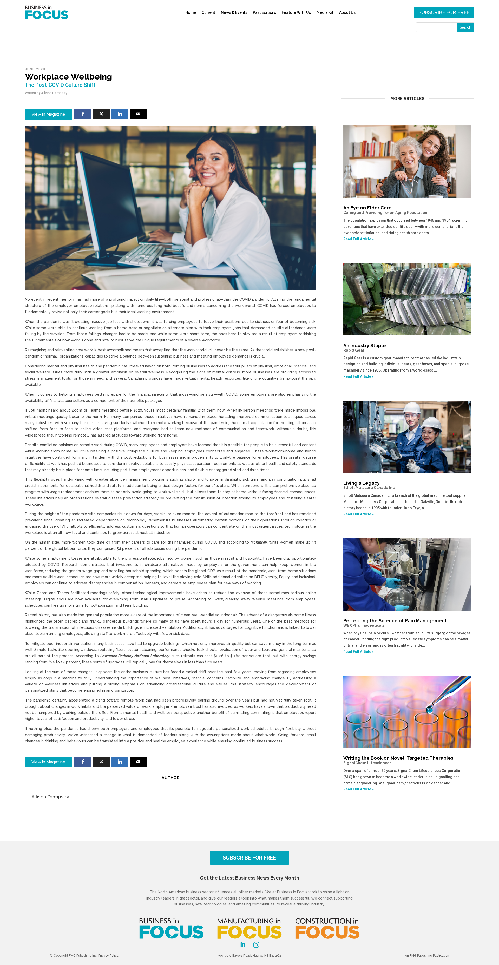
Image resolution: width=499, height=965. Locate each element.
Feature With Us (296, 12)
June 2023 (35, 69)
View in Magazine (48, 114)
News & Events (234, 12)
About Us (347, 12)
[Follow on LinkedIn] (242, 944)
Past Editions (264, 12)
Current (208, 12)
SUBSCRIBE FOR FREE (249, 858)
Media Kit (325, 12)
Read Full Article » (358, 239)
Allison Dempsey (54, 93)
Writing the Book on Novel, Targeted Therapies (398, 760)
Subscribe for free (444, 12)
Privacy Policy (108, 955)
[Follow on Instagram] (256, 944)
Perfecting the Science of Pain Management (395, 622)
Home (190, 12)
